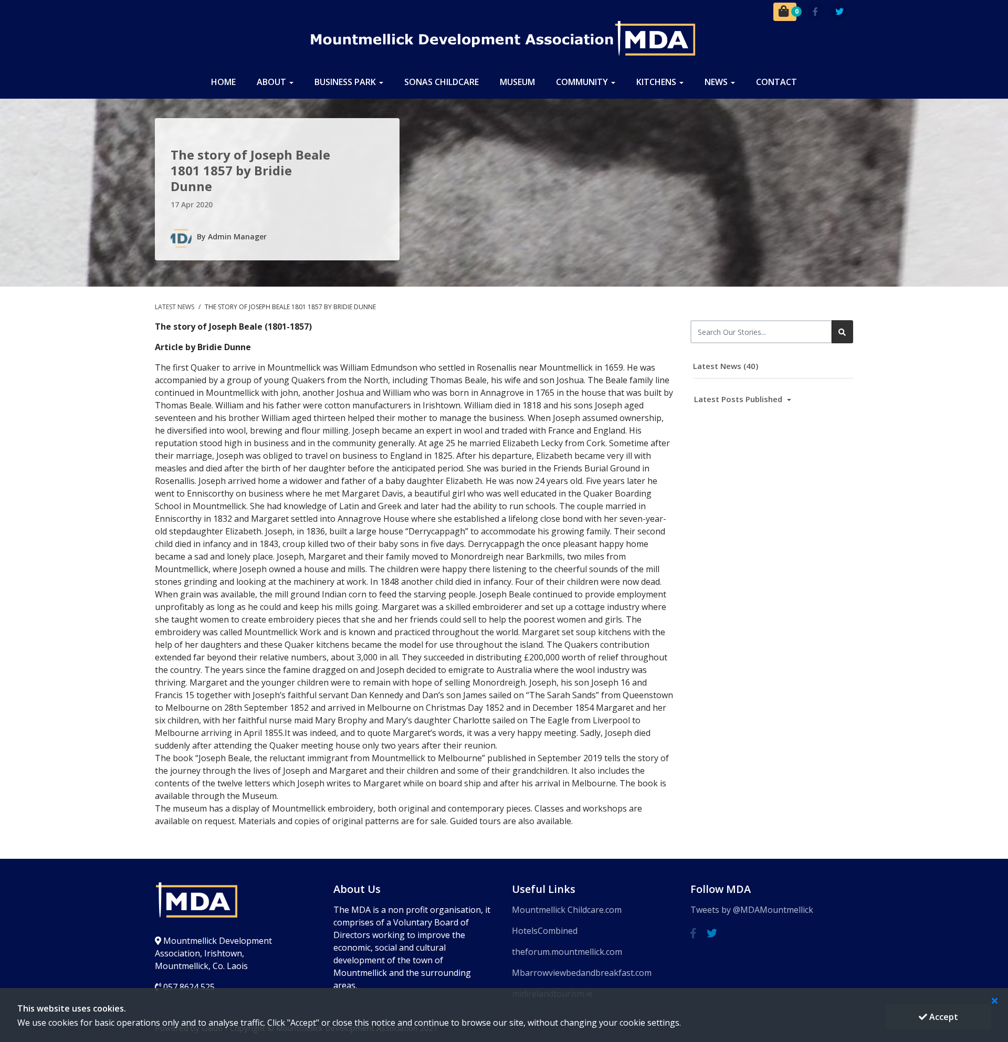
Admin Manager (237, 236)
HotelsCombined (545, 930)
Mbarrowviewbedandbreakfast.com (582, 972)
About (272, 82)
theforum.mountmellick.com (567, 951)
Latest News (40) (725, 366)
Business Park (346, 82)
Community (583, 82)
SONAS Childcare (441, 82)
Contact (776, 82)
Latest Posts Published (739, 399)
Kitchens (657, 82)
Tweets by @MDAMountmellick (751, 909)
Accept (942, 1017)
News (717, 82)
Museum (517, 82)
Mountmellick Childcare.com (567, 909)
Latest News (175, 306)
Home (223, 82)
